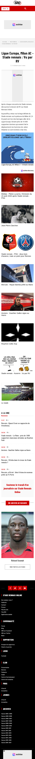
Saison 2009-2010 (6, 725)
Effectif (3, 688)
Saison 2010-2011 (6, 728)
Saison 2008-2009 (6, 723)
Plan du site (4, 609)
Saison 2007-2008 (6, 721)
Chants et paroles (6, 647)
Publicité (4, 602)
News (2, 635)
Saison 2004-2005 (6, 713)
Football (3, 656)
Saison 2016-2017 (6, 742)
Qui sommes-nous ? (7, 600)
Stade (3, 674)
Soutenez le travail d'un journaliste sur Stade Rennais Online (17, 488)
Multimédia (13, 41)
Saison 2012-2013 (6, 733)
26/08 (3, 433)
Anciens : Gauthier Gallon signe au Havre (16, 450)
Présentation (5, 667)
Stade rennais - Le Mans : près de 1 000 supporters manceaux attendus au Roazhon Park (17, 438)
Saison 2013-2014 (6, 735)
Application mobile (6, 614)
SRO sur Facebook (6, 630)
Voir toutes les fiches (17, 567)
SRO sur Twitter (5, 633)
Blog (2, 628)
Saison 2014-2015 (6, 737)
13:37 (2, 420)
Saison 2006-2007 (6, 718)
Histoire (3, 669)
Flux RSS (3, 612)
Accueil (4, 41)
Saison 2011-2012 (6, 730)
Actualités (4, 690)
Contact (3, 604)
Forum (3, 626)
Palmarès (4, 672)
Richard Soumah (17, 560)
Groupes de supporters (8, 644)
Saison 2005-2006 (6, 716)
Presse (3, 607)
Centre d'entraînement (8, 677)
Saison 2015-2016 (6, 740)
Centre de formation (7, 679)
